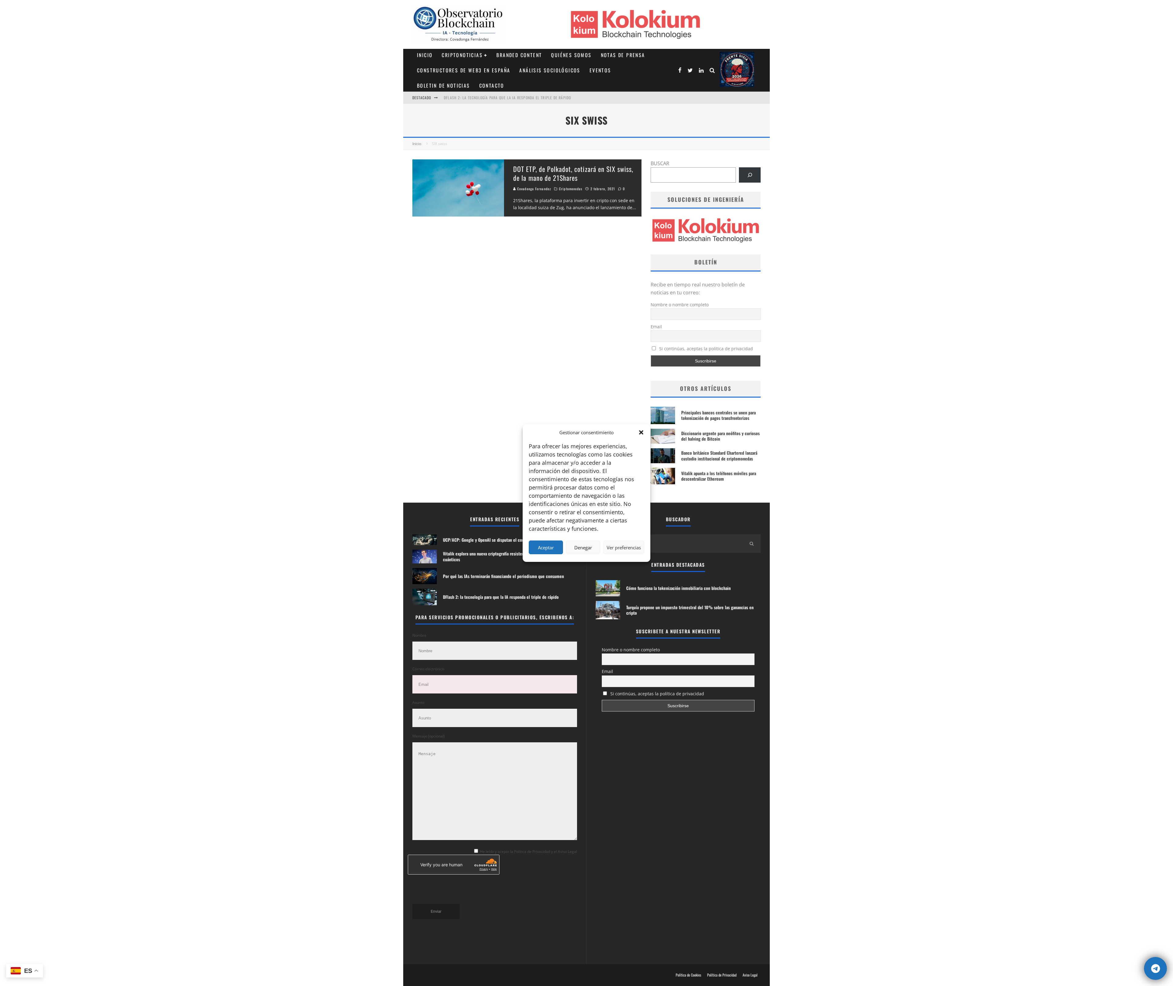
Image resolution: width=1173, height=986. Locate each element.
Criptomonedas (570, 189)
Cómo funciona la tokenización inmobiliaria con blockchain (678, 588)
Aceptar (546, 547)
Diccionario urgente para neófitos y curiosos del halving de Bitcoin (720, 436)
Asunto (418, 702)
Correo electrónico (428, 668)
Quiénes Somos (571, 55)
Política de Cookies (688, 975)
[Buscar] (750, 174)
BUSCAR (660, 163)
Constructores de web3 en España (463, 70)
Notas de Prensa (623, 55)
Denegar (583, 547)
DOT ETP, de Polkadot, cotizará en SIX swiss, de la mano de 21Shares (573, 173)
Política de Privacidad (721, 975)
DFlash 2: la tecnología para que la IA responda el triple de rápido (501, 597)
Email (656, 326)
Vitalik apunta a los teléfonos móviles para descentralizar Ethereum (718, 476)
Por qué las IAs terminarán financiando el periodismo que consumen (503, 576)
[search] (751, 543)
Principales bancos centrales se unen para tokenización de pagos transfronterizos (718, 415)
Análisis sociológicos (549, 70)
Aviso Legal (750, 975)
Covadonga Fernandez (533, 188)
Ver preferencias (624, 547)
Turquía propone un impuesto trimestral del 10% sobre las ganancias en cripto (690, 610)
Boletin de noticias (443, 85)
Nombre (419, 635)
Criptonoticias (462, 55)
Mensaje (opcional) (428, 736)
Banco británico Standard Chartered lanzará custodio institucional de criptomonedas (719, 455)
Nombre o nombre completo (680, 304)
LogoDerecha (737, 69)
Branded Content (519, 55)
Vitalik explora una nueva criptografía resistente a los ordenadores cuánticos (501, 556)
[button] (641, 432)
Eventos (600, 70)
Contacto (491, 85)
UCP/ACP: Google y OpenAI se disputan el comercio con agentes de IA (507, 97)
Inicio (425, 55)
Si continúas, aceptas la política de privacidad (705, 348)
